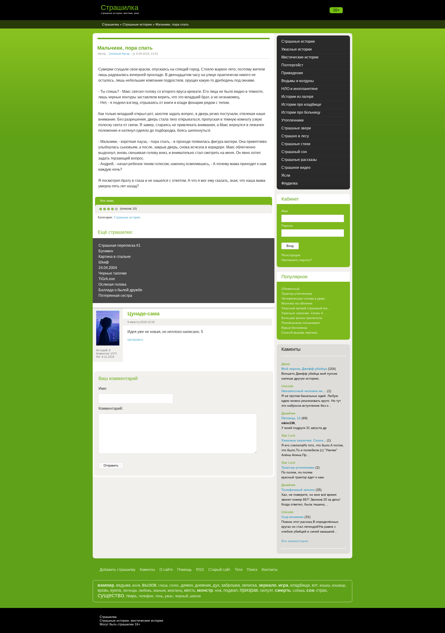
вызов (149, 585)
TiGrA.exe (107, 279)
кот (315, 585)
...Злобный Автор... (119, 53)
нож (218, 590)
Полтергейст (292, 65)
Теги (238, 570)
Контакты (270, 570)
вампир (106, 585)
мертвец (175, 590)
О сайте (166, 570)
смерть (283, 590)
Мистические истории (299, 57)
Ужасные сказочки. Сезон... (303, 440)
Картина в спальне (115, 257)
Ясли (285, 175)
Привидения (292, 73)
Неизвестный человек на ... (303, 391)
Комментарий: (111, 408)
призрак (249, 590)
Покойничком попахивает (300, 323)
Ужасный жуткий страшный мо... (305, 308)
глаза (163, 585)
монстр (205, 590)
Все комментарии (294, 541)
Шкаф (104, 262)
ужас (169, 596)
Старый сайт (219, 570)
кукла (115, 590)
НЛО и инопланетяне (299, 89)
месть (189, 590)
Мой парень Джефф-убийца (304, 369)
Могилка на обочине (296, 303)
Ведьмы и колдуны (297, 81)
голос (174, 585)
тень (159, 596)
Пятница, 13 (291, 418)
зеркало (268, 585)
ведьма (123, 585)
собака (299, 590)
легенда (130, 590)
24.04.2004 (108, 268)
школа (195, 596)
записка (249, 585)
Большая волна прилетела (301, 318)
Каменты (147, 570)
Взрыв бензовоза (294, 327)
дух (216, 585)
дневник (203, 585)
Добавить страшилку (117, 570)
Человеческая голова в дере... (304, 298)
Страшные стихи (295, 144)
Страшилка (119, 7)
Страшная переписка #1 (119, 245)
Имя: (103, 388)
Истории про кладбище (301, 104)
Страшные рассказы (299, 160)
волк (136, 585)
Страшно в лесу (295, 136)
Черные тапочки (113, 273)
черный (181, 596)
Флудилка (289, 183)
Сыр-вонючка (292, 517)
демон (187, 585)
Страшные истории (137, 24)
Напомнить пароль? (296, 260)
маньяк (159, 590)
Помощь (184, 570)
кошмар (338, 585)
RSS (200, 570)
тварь (131, 596)
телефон (146, 596)
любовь (145, 590)
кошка (325, 585)
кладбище (300, 585)
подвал (230, 590)
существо (111, 595)
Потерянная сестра (115, 295)
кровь (103, 590)
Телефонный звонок (298, 490)
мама (110, 200)
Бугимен (106, 251)
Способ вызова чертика (299, 332)
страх (321, 590)
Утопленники (292, 120)
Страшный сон (294, 152)
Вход (290, 246)
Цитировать (135, 339)
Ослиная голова (112, 284)
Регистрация (290, 255)
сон (310, 590)
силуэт (266, 590)
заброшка (230, 585)
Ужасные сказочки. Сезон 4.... (304, 313)
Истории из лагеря (297, 97)
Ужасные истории (296, 49)
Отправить (111, 465)
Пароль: (287, 225)
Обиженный (290, 289)
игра (283, 585)
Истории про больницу (300, 112)
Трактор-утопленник (296, 293)
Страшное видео (296, 167)
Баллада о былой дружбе (120, 290)
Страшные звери (296, 128)
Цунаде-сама (143, 313)
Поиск (252, 570)
